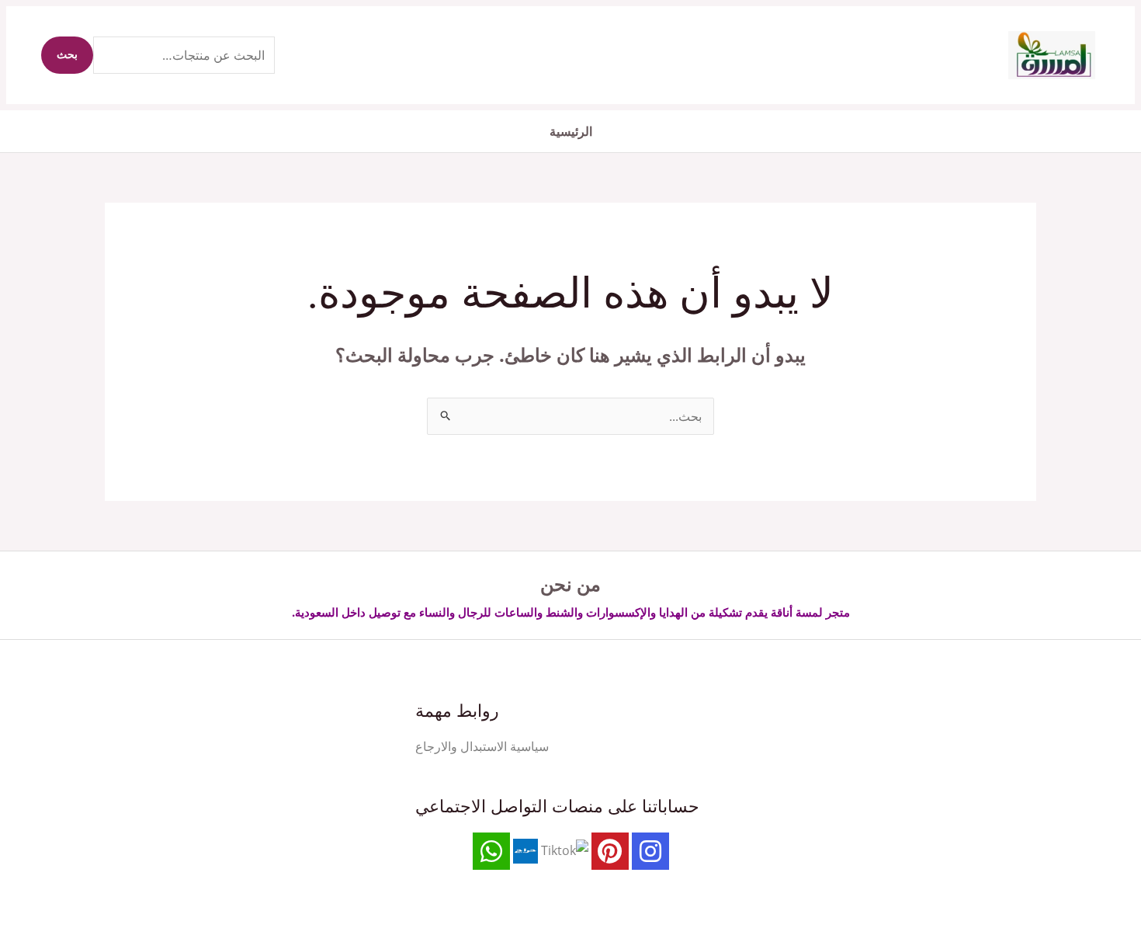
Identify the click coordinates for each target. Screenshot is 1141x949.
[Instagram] (650, 851)
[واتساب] (491, 851)
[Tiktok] (564, 849)
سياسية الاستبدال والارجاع (482, 746)
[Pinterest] (610, 851)
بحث (67, 55)
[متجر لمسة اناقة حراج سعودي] (525, 849)
